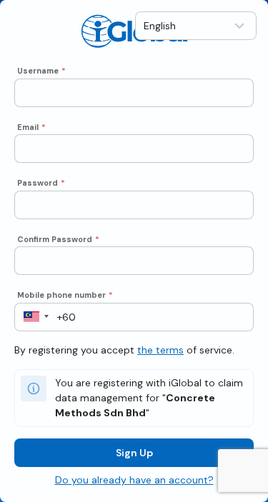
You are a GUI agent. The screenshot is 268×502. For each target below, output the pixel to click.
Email (31, 127)
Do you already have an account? (134, 479)
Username (41, 71)
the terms (160, 349)
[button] (31, 317)
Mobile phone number (65, 295)
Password (41, 183)
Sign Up (134, 452)
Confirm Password (58, 239)
